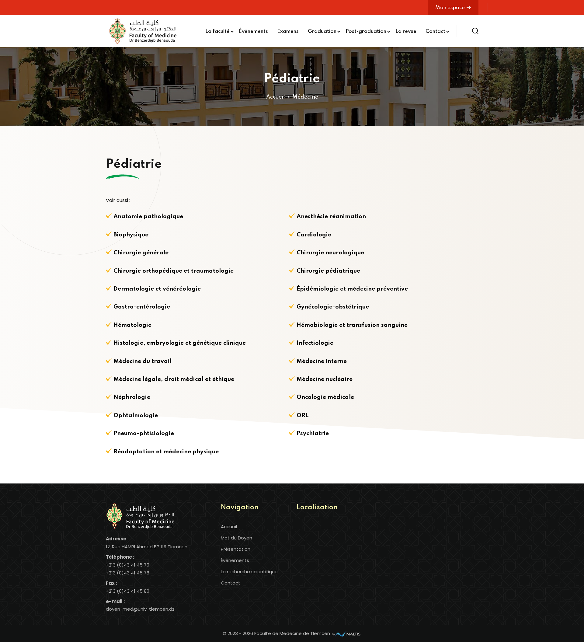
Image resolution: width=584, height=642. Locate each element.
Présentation (235, 549)
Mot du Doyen (236, 538)
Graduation (322, 31)
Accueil (275, 97)
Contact (435, 31)
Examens (288, 31)
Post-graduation (366, 31)
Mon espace (450, 7)
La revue (405, 31)
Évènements (253, 31)
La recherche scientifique (249, 571)
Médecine (305, 97)
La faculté (217, 31)
